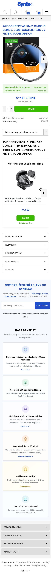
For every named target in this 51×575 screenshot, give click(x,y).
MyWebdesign (40, 565)
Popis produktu (13, 236)
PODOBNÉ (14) (11, 261)
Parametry (10, 244)
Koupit (31, 108)
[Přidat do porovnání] (40, 189)
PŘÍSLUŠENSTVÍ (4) (13, 253)
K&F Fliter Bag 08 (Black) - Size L (25, 163)
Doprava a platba (12, 535)
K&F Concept (36, 18)
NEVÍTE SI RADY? (11, 551)
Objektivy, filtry (16, 18)
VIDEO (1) (9, 269)
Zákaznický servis (13, 527)
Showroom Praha (13, 543)
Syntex (4, 18)
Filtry (26, 18)
